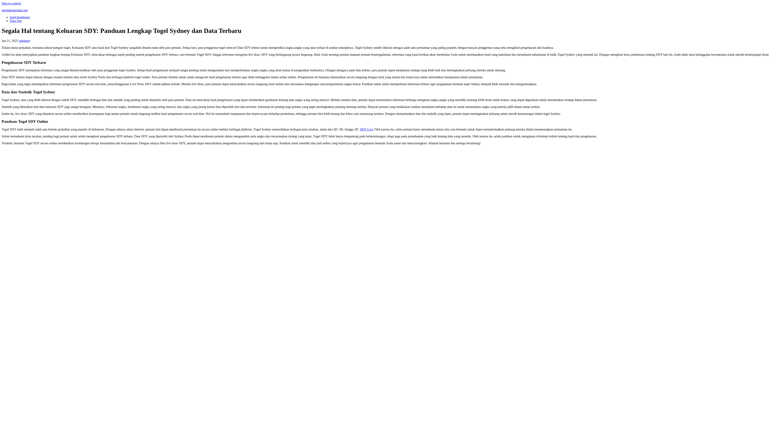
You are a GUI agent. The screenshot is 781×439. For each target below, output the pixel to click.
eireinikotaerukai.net (15, 10)
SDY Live (366, 129)
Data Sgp (16, 21)
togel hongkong (20, 17)
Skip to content (11, 3)
